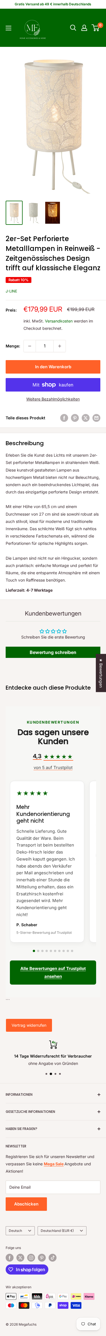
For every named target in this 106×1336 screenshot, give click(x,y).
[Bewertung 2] (38, 951)
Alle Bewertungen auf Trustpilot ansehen (53, 972)
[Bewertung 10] (72, 951)
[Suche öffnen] (73, 28)
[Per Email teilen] (96, 418)
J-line (11, 291)
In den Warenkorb (53, 366)
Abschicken (26, 1204)
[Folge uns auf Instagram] (31, 1258)
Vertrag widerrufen (29, 1025)
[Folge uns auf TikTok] (53, 1258)
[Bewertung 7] (59, 951)
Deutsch (15, 1231)
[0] (95, 27)
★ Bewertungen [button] (101, 673)
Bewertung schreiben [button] (53, 652)
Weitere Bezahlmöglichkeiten (53, 399)
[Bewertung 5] (51, 951)
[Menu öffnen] (8, 28)
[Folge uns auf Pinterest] (42, 1258)
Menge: (13, 346)
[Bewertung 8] (63, 951)
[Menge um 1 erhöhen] (60, 346)
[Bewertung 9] (68, 951)
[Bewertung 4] (47, 951)
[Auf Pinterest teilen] (75, 418)
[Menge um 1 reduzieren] (30, 346)
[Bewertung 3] (42, 951)
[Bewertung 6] (55, 951)
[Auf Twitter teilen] (86, 418)
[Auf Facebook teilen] (64, 418)
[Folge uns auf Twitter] (20, 1258)
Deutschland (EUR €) (57, 1231)
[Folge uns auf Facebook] (10, 1258)
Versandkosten (59, 321)
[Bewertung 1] (34, 951)
